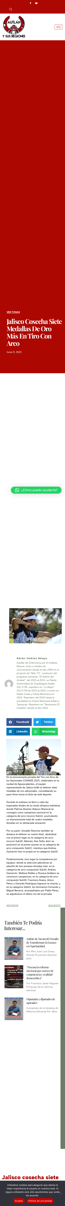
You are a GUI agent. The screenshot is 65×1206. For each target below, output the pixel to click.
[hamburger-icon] (58, 27)
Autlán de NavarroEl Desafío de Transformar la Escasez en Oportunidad (42, 942)
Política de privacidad (40, 1200)
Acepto (19, 1200)
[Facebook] (30, 3)
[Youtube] (36, 3)
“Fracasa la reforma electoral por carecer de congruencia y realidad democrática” (39, 972)
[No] (60, 1193)
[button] (9, 9)
